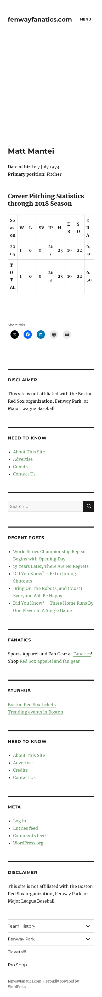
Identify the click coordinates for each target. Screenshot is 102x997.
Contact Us (24, 474)
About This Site (29, 451)
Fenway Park (21, 939)
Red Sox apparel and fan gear (50, 661)
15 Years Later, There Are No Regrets (51, 566)
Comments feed (29, 835)
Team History (21, 926)
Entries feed (25, 828)
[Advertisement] (51, 92)
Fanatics (82, 653)
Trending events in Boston (35, 712)
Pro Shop (17, 964)
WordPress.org (28, 843)
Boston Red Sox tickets (32, 704)
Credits (20, 466)
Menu (85, 19)
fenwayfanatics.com (40, 19)
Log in (19, 820)
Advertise (23, 459)
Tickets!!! (17, 951)
